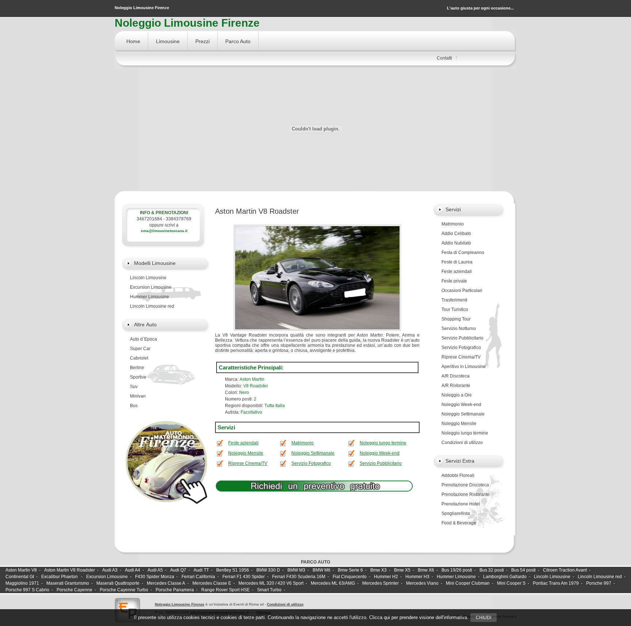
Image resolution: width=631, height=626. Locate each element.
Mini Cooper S (511, 583)
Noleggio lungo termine (383, 442)
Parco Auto (238, 41)
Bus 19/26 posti (456, 570)
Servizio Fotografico (311, 463)
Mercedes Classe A (166, 583)
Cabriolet (139, 358)
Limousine (168, 41)
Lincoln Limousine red (152, 306)
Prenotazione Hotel (460, 504)
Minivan (138, 396)
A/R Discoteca (455, 376)
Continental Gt (19, 576)
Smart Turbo (269, 589)
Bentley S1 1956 (232, 570)
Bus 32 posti (491, 570)
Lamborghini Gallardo (505, 576)
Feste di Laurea (457, 262)
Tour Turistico (454, 309)
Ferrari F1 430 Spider (243, 576)
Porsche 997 (598, 583)
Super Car (140, 348)
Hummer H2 (386, 576)
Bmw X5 (402, 570)
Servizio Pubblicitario (381, 463)
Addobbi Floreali (457, 475)
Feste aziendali (243, 442)
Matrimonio (302, 442)
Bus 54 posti (523, 570)
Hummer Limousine (149, 296)
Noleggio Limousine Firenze (179, 604)
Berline (137, 367)
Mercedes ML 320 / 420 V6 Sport (270, 583)
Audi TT (201, 570)
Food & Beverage (458, 523)
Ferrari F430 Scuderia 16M (298, 576)
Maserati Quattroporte (117, 583)
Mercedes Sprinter (380, 583)
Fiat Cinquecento (350, 576)
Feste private (454, 281)
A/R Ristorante (455, 385)
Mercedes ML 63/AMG (333, 583)
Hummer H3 (417, 576)
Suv (134, 386)
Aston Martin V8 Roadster (69, 570)
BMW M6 (321, 570)
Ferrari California (198, 576)
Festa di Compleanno (462, 252)
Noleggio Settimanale (312, 453)
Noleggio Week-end (379, 453)
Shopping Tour (456, 319)
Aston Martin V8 (21, 570)
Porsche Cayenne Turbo (124, 589)
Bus (134, 405)
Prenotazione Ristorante (465, 494)
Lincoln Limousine (148, 277)
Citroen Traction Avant (565, 570)
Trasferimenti (454, 300)
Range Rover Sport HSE (225, 589)
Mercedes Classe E (211, 583)
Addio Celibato (456, 233)
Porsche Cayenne (74, 589)
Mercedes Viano (422, 583)
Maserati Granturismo (67, 583)
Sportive (138, 377)
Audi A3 (110, 570)
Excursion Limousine (151, 287)
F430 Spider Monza (154, 576)
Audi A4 (132, 570)
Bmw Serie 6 (350, 570)
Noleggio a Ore (456, 395)
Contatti (444, 58)
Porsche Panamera (175, 589)
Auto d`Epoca (143, 339)
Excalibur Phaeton (60, 576)
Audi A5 (155, 570)
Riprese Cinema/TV (247, 463)
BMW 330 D (268, 570)
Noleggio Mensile (245, 453)
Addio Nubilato (456, 243)
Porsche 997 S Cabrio (27, 589)
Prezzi (202, 41)
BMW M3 (296, 570)
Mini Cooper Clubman (468, 583)
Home (133, 41)
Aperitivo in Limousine (463, 366)
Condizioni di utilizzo (462, 442)
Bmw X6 (426, 570)
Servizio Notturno (458, 328)
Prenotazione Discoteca (465, 484)
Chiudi (483, 617)
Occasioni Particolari (461, 290)
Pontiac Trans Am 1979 (556, 583)
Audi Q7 (178, 570)
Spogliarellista (455, 513)
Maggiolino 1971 (22, 583)
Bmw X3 (378, 570)
